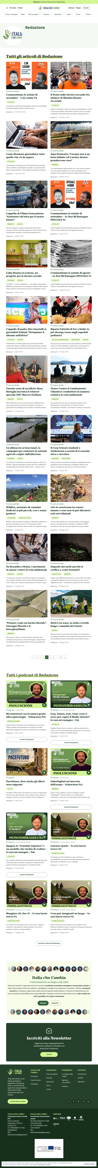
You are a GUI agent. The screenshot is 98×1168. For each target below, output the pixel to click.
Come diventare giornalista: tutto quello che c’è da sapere (25, 156)
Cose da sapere (51, 1074)
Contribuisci (82, 1074)
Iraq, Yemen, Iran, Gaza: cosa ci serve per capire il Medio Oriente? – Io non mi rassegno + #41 (71, 716)
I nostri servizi (36, 1080)
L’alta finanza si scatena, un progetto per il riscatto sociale (24, 274)
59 (60, 657)
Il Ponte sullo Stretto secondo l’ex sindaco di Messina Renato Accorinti (70, 97)
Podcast (49, 1078)
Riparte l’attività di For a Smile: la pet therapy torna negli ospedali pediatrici (70, 332)
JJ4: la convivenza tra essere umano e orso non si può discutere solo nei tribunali (71, 510)
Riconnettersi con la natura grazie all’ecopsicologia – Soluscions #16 (26, 715)
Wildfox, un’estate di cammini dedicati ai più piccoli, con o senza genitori (26, 510)
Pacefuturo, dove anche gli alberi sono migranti (25, 783)
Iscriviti (49, 1054)
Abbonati (43, 1003)
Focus (48, 1085)
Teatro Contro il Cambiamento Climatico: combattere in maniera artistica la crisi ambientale (70, 391)
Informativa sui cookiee (44, 1164)
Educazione (66, 458)
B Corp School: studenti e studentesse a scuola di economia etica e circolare (70, 451)
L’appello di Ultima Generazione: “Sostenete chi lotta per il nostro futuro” (25, 216)
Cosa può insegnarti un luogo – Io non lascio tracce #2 (70, 915)
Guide (48, 1089)
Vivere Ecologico (25, 518)
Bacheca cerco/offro (66, 1081)
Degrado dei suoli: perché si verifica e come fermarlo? (67, 568)
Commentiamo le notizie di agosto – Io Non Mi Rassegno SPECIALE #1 (71, 274)
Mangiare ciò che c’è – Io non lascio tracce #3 (26, 915)
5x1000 (80, 1078)
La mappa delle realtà (67, 1075)
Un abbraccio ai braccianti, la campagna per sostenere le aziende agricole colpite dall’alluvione (26, 451)
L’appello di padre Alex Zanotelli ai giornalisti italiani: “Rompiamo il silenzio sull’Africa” (26, 332)
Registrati (55, 1003)
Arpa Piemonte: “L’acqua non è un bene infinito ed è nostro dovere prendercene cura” (70, 157)
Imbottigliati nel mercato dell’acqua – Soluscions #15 (66, 783)
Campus (65, 1086)
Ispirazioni (50, 1082)
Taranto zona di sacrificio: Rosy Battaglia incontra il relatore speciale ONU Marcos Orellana (24, 391)
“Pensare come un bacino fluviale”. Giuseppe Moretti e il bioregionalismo (26, 626)
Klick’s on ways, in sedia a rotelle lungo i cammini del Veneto (70, 624)
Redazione (9, 112)
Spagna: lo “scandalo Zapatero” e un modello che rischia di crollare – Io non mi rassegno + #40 (26, 849)
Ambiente (55, 164)
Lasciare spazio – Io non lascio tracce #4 (68, 847)
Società (20, 224)
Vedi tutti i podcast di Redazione (49, 943)
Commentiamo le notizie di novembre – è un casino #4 (22, 96)
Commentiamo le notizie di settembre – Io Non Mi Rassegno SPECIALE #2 (69, 216)
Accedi (86, 8)
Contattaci (34, 1084)
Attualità (10, 102)
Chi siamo (34, 1076)
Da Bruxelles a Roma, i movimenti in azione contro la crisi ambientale (26, 568)
